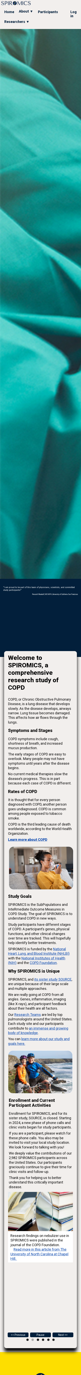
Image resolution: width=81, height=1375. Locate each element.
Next (61, 1334)
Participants (48, 12)
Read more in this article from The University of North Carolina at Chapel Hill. (39, 1254)
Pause (40, 1334)
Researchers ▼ (16, 22)
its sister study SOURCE (53, 979)
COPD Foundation (43, 963)
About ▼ (26, 11)
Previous (20, 1334)
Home (9, 12)
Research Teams (27, 1015)
